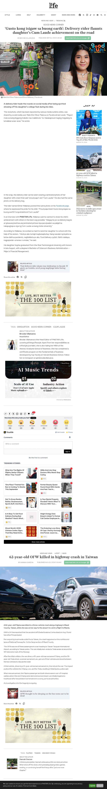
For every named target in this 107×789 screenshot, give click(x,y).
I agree (92, 786)
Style (7, 15)
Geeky (53, 15)
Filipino (29, 753)
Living (18, 15)
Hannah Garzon (26, 562)
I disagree (99, 785)
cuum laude (59, 327)
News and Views (68, 15)
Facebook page (62, 206)
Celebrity (41, 15)
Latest (57, 553)
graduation (23, 327)
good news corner (41, 327)
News (64, 553)
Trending (60, 21)
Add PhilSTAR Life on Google (76, 38)
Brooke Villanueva (27, 38)
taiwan (37, 753)
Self (29, 15)
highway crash (48, 753)
